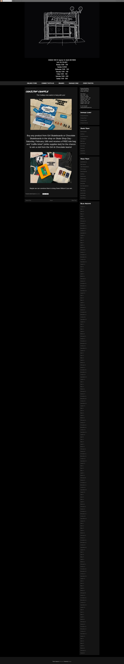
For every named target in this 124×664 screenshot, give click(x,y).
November (83, 228)
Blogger (69, 661)
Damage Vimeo (84, 118)
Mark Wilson (83, 197)
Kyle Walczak (83, 143)
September (83, 233)
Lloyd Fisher (83, 153)
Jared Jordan (83, 193)
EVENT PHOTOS (88, 83)
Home (51, 200)
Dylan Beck (83, 150)
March (82, 218)
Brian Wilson (83, 195)
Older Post (74, 200)
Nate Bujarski (83, 164)
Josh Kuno (82, 134)
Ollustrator (61, 661)
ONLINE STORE (32, 83)
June (81, 211)
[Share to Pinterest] (48, 194)
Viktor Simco (83, 190)
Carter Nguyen (83, 138)
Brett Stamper (83, 169)
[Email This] (43, 194)
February (82, 221)
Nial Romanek (83, 178)
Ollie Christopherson (85, 166)
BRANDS (61, 83)
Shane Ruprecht (84, 171)
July (81, 209)
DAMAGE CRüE (73, 83)
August (82, 206)
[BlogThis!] (44, 194)
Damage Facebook (84, 122)
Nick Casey (83, 141)
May (81, 213)
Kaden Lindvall (83, 131)
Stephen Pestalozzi (84, 136)
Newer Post (28, 200)
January (82, 223)
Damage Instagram (84, 115)
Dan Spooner (83, 181)
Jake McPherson (84, 162)
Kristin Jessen (83, 176)
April (82, 216)
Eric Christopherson (84, 185)
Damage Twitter (84, 120)
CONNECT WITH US (48, 83)
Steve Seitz (83, 146)
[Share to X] (45, 194)
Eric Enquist (83, 188)
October (82, 230)
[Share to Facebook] (46, 194)
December (83, 225)
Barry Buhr (83, 183)
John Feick (83, 148)
